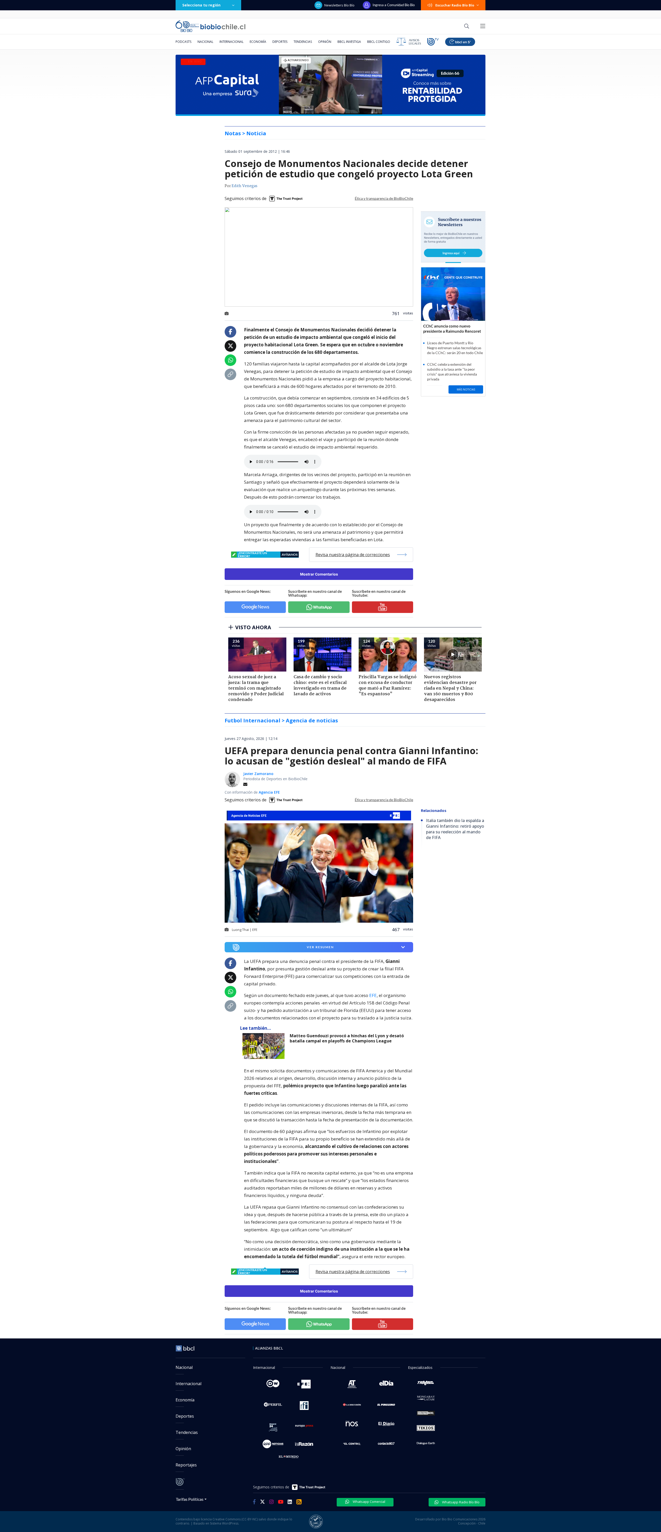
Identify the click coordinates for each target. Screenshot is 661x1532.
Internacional (231, 41)
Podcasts (183, 41)
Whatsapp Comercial (368, 1501)
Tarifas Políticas (189, 1499)
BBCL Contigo (378, 41)
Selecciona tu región (201, 5)
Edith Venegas (244, 186)
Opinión (324, 41)
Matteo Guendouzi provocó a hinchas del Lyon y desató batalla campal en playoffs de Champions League (347, 1038)
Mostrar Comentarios (319, 574)
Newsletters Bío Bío (339, 5)
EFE (373, 995)
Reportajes (186, 1465)
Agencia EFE (269, 792)
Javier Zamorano (258, 773)
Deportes (279, 41)
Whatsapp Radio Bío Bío (460, 1502)
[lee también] (264, 1046)
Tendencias (303, 41)
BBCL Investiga (349, 41)
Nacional (205, 41)
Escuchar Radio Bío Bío (454, 5)
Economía (258, 41)
